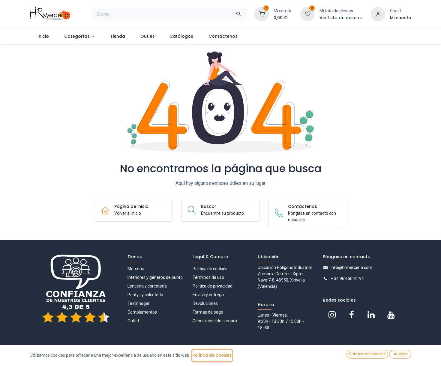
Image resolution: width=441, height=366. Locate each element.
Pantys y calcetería (145, 294)
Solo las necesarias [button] (367, 353)
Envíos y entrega (208, 294)
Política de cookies (212, 355)
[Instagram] (332, 314)
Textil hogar (139, 303)
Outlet (133, 320)
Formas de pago (208, 312)
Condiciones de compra (215, 320)
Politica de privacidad (212, 286)
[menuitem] (43, 36)
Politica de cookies (210, 268)
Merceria (136, 268)
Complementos (142, 312)
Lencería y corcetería (147, 286)
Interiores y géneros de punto (155, 277)
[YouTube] (390, 314)
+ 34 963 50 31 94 (347, 278)
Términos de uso (208, 277)
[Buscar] (238, 14)
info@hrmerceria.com (351, 267)
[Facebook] (351, 314)
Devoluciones (205, 303)
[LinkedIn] (371, 314)
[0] (261, 13)
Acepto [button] (400, 353)
